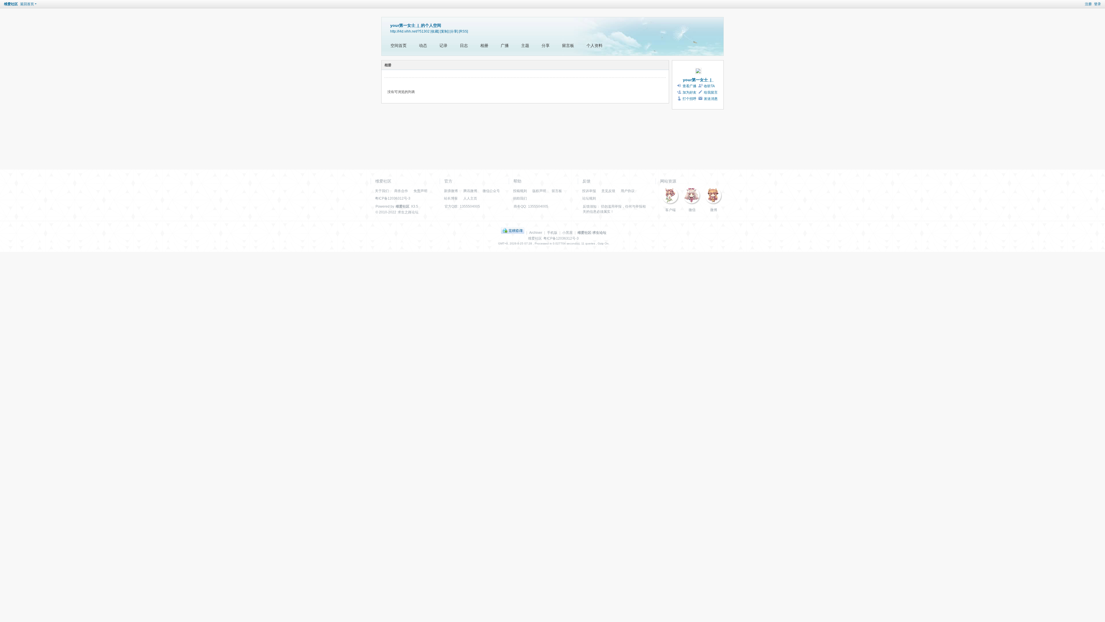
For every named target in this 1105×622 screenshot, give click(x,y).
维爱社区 (11, 4)
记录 (443, 45)
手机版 (552, 233)
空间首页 (398, 45)
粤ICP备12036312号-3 (392, 198)
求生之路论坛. (408, 212)
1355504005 (470, 206)
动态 (423, 45)
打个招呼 (689, 99)
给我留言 (711, 92)
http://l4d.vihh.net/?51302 (410, 31)
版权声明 (539, 191)
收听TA (709, 86)
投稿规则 (520, 191)
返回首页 (27, 4)
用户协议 (628, 191)
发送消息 (711, 99)
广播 (505, 45)
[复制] (444, 31)
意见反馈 (608, 191)
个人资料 (594, 45)
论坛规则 (589, 198)
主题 (525, 45)
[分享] (453, 31)
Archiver (535, 233)
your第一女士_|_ (698, 79)
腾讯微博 (470, 191)
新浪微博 (451, 191)
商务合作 (401, 191)
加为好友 (689, 92)
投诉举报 (589, 191)
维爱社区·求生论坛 (592, 233)
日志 (464, 45)
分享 (546, 45)
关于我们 (382, 191)
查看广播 (689, 86)
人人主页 (470, 198)
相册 (484, 45)
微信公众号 (491, 191)
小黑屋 (567, 233)
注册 (1088, 4)
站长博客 (451, 198)
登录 (1097, 4)
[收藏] (434, 31)
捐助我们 (520, 198)
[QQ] (512, 233)
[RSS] (463, 31)
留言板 (568, 45)
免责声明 (420, 191)
